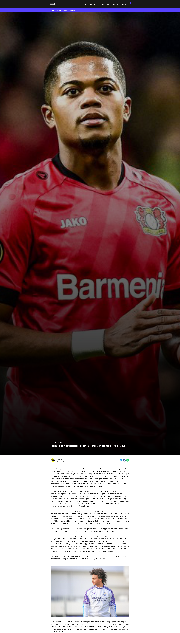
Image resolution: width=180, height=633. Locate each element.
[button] (121, 460)
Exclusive (60, 442)
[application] (98, 4)
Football (54, 442)
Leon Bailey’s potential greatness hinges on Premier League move (88, 446)
